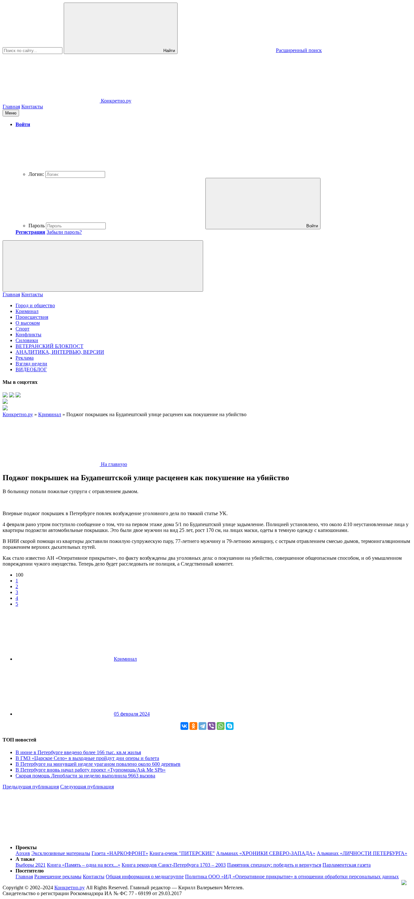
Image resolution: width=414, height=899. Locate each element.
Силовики (27, 340)
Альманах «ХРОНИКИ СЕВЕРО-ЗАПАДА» (265, 853)
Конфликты (28, 334)
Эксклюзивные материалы (60, 853)
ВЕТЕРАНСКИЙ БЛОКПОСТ (49, 346)
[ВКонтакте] (184, 726)
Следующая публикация (87, 786)
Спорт (22, 328)
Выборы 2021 (31, 865)
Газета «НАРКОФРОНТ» (120, 853)
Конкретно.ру (69, 887)
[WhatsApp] (220, 726)
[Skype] (230, 726)
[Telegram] (202, 726)
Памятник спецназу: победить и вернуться (274, 865)
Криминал (27, 311)
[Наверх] (51, 836)
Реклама (25, 358)
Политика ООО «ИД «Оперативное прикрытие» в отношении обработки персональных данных (292, 876)
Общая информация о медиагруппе (145, 876)
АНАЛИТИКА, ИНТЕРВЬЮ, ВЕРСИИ (60, 352)
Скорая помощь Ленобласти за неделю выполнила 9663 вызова (85, 775)
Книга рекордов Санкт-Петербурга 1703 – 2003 (174, 865)
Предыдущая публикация (31, 786)
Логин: (36, 174)
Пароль (36, 225)
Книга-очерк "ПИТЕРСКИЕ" (182, 853)
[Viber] (211, 726)
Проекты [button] (26, 847)
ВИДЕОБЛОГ (31, 369)
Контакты (32, 106)
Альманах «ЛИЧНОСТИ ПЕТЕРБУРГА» (362, 853)
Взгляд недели (31, 363)
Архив (23, 853)
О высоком (28, 323)
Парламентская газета (346, 865)
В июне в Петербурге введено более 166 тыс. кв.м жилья (78, 752)
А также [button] (25, 859)
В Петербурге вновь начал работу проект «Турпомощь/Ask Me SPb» (91, 770)
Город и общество (35, 305)
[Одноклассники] (193, 726)
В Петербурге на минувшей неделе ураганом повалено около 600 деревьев (98, 764)
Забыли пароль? (64, 232)
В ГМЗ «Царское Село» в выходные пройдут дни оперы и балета (87, 758)
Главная (11, 106)
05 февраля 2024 (132, 714)
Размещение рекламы (58, 876)
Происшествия (32, 317)
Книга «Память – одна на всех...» (83, 865)
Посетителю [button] (30, 870)
